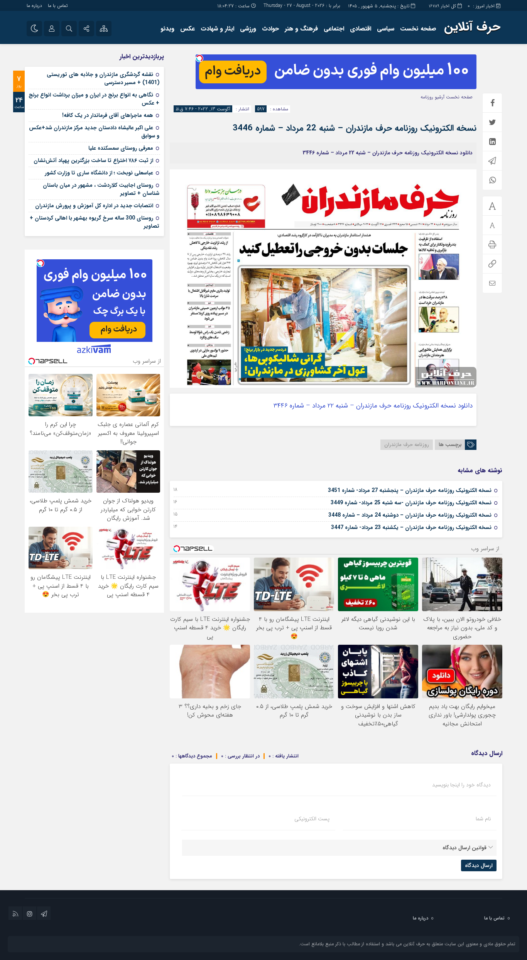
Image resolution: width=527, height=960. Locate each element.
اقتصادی (360, 29)
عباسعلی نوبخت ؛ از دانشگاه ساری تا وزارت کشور (99, 173)
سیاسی (385, 29)
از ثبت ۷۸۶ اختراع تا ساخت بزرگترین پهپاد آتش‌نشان (93, 160)
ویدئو (167, 29)
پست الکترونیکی (311, 818)
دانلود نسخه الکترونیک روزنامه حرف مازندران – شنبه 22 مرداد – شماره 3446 (373, 406)
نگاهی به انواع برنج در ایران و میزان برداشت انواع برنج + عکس (94, 99)
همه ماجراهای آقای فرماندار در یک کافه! (107, 115)
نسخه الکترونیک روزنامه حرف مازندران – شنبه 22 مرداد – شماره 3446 (354, 128)
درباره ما (34, 5)
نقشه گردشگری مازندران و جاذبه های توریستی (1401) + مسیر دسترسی (103, 78)
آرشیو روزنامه (432, 97)
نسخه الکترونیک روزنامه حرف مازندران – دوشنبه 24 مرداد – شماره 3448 (410, 515)
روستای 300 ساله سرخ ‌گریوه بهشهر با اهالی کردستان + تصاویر (94, 222)
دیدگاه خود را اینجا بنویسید (461, 785)
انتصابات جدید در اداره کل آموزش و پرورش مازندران (94, 205)
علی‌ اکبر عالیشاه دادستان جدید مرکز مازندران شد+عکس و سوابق (94, 131)
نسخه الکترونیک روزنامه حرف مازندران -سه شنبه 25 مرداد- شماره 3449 (411, 503)
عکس (187, 29)
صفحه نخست (418, 29)
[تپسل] (199, 58)
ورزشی (248, 29)
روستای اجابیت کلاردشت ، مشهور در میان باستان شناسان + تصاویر (101, 189)
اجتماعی (334, 29)
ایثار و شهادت (217, 29)
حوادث (270, 29)
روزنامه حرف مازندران (406, 445)
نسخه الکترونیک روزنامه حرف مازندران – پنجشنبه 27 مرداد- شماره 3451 (410, 490)
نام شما (483, 818)
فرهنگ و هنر (301, 29)
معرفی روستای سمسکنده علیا (120, 148)
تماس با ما (58, 5)
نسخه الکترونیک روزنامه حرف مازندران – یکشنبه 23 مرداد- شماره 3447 (411, 527)
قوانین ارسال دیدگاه (464, 847)
